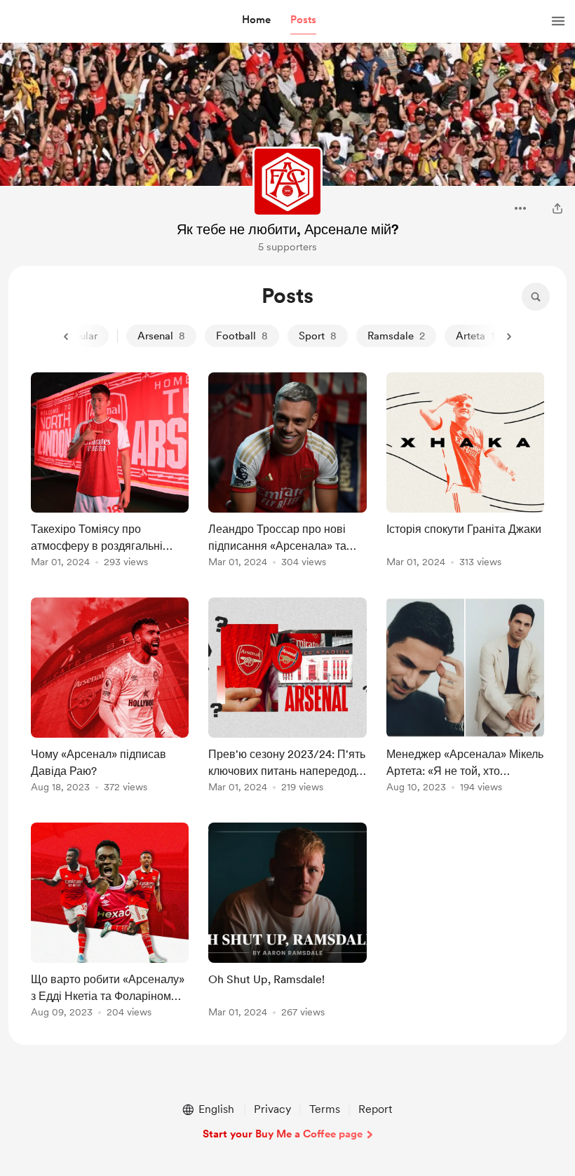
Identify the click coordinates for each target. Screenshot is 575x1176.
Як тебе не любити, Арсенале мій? (288, 229)
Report (375, 1109)
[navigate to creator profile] (287, 182)
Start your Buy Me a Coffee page (283, 1134)
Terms (324, 1109)
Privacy (272, 1109)
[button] (256, 20)
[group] (109, 472)
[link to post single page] (109, 472)
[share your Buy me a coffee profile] (557, 208)
